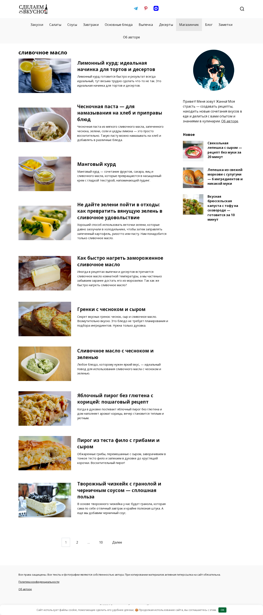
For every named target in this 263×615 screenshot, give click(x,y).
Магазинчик (189, 24)
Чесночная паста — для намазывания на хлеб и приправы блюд (119, 113)
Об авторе (131, 37)
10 (101, 542)
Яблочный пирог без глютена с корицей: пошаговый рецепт (115, 398)
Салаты (55, 24)
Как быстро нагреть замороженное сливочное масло (120, 261)
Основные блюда (119, 24)
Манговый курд (96, 164)
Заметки (225, 24)
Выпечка (146, 24)
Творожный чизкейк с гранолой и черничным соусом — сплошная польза (119, 490)
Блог (208, 24)
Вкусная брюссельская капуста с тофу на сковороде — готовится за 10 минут (223, 208)
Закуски (37, 24)
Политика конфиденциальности (38, 582)
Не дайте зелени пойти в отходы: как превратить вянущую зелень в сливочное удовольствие (119, 211)
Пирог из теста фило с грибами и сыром (118, 443)
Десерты (166, 24)
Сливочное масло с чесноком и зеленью (115, 354)
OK (222, 610)
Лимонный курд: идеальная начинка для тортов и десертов (116, 66)
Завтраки (91, 24)
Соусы (72, 24)
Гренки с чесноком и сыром (111, 309)
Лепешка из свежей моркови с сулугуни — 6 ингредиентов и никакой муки (225, 177)
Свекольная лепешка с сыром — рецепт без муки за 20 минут (225, 150)
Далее (117, 542)
